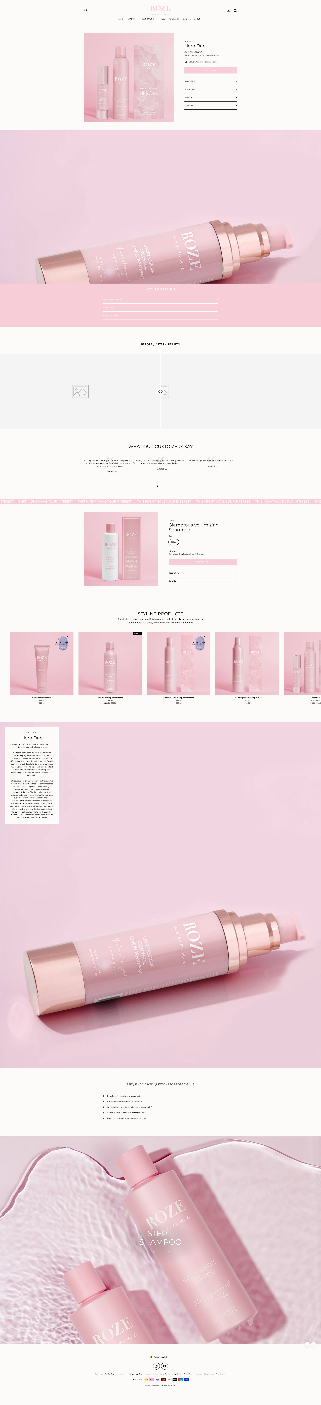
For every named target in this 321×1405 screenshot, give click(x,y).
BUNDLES (187, 19)
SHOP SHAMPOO (160, 1252)
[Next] (313, 1344)
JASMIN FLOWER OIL (112, 315)
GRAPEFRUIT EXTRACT (113, 299)
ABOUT (197, 19)
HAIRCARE (131, 19)
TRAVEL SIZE (174, 19)
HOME (120, 19)
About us (198, 1374)
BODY (162, 19)
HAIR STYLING (148, 19)
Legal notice (209, 1374)
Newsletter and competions (170, 1374)
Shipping (198, 55)
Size (170, 536)
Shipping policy (136, 1374)
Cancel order (221, 1374)
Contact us (188, 1374)
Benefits (188, 97)
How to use (189, 89)
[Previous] (307, 1344)
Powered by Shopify (169, 1385)
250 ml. (171, 520)
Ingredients (189, 105)
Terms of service (151, 1374)
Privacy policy (121, 1374)
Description (189, 81)
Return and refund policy (104, 1374)
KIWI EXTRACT (109, 307)
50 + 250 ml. (189, 41)
